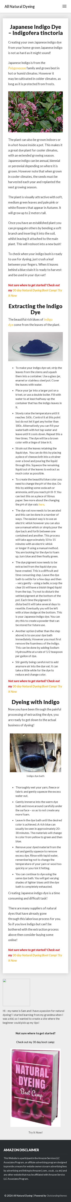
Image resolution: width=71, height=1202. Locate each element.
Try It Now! (35, 1132)
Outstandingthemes (57, 1195)
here (41, 504)
